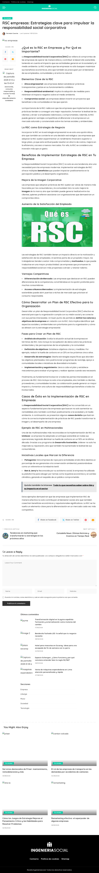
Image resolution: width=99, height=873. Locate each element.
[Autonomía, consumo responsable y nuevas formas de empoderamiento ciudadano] (9, 78)
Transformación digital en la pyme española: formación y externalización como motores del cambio (55, 622)
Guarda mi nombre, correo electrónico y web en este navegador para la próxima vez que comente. (41, 597)
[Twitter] (13, 52)
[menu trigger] (4, 7)
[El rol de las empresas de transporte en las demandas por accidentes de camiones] (74, 749)
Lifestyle (24, 694)
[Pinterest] (5, 59)
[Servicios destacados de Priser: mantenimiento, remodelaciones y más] (25, 749)
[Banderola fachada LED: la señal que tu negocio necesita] (27, 636)
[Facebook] (5, 52)
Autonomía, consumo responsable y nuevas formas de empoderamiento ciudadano (9, 93)
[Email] (13, 59)
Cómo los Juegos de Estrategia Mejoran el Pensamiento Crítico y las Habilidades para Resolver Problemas (22, 821)
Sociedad (7, 18)
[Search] (95, 7)
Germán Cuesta (12, 33)
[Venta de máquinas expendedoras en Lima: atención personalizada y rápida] (27, 672)
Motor (23, 699)
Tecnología (25, 708)
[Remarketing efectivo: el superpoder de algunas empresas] (74, 798)
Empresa (24, 689)
